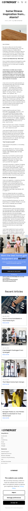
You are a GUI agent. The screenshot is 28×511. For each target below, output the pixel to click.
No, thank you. (14, 274)
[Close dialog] (27, 236)
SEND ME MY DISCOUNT (14, 271)
